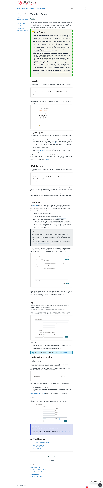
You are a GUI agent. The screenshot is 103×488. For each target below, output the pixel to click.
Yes (48, 456)
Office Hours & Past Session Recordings (41, 442)
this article (64, 352)
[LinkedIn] (53, 460)
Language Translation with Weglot (41, 243)
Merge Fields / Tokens (38, 448)
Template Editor (20, 28)
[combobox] (89, 487)
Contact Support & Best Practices (37, 472)
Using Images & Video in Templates (22, 20)
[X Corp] (51, 460)
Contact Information (61, 218)
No (54, 456)
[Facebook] (49, 460)
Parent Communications (22, 25)
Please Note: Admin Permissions (37, 393)
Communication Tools (30, 8)
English (89, 486)
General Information (41, 8)
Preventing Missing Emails (21, 16)
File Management (58, 36)
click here (48, 159)
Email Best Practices (37, 443)
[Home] (27, 3)
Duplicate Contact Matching (36, 476)
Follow (33, 18)
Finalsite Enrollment (21, 8)
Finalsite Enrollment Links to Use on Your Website (22, 31)
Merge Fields (35, 205)
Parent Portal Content (38, 446)
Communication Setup (22, 23)
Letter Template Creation (38, 445)
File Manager (58, 143)
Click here (32, 194)
